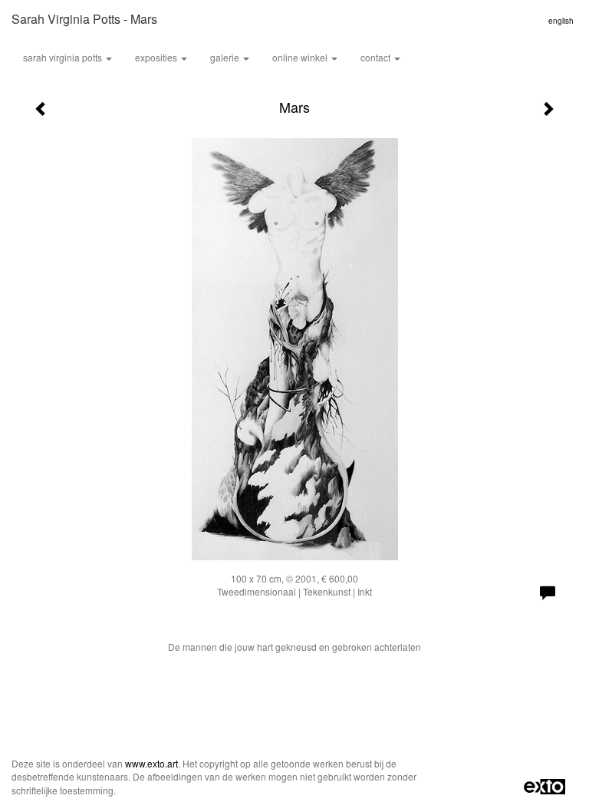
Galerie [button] (226, 57)
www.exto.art (151, 763)
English (561, 20)
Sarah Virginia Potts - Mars (84, 19)
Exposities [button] (157, 57)
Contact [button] (376, 57)
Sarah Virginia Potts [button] (63, 57)
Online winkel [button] (301, 57)
